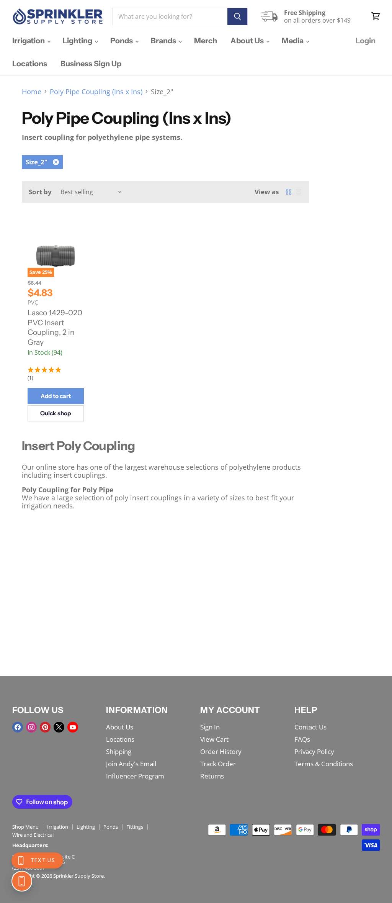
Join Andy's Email (131, 763)
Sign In (210, 727)
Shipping (118, 751)
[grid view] (288, 192)
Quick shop (55, 413)
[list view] (298, 192)
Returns (212, 776)
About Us (247, 40)
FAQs (302, 739)
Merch (205, 40)
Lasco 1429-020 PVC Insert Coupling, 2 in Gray (55, 327)
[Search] (237, 16)
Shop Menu (25, 826)
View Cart (214, 739)
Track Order (218, 763)
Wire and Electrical (33, 834)
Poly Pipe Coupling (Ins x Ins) (96, 92)
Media (293, 40)
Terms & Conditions (323, 763)
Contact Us (310, 727)
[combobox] (170, 16)
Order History (221, 751)
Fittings (134, 826)
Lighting (78, 40)
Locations (29, 63)
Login (366, 40)
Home (31, 92)
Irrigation (29, 40)
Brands (164, 40)
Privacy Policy (314, 751)
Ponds (122, 40)
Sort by (40, 191)
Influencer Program (135, 776)
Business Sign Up (90, 63)
